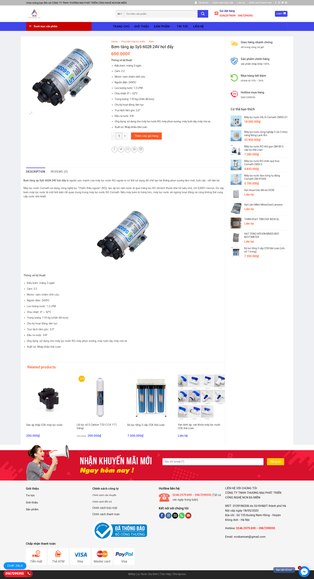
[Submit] (203, 13)
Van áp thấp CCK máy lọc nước (44, 425)
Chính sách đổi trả (102, 501)
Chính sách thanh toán (260, 2)
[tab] (35, 172)
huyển (113, 495)
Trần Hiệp (165, 574)
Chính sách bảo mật (222, 2)
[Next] (225, 408)
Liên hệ (241, 2)
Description (35, 171)
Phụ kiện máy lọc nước (133, 41)
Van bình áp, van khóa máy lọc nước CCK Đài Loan (199, 426)
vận (106, 495)
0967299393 (14, 573)
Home (114, 41)
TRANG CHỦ (121, 26)
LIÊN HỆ (198, 26)
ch (102, 495)
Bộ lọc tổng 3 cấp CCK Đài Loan (146, 425)
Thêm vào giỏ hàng (146, 136)
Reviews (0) (59, 171)
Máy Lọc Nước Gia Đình (144, 574)
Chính (95, 495)
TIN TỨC (182, 26)
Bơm (151, 41)
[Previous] (26, 408)
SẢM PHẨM (162, 26)
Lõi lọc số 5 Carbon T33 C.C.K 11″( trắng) (97, 426)
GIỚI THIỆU (141, 26)
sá (99, 495)
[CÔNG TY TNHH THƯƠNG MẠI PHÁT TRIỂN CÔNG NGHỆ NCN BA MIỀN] (51, 13)
